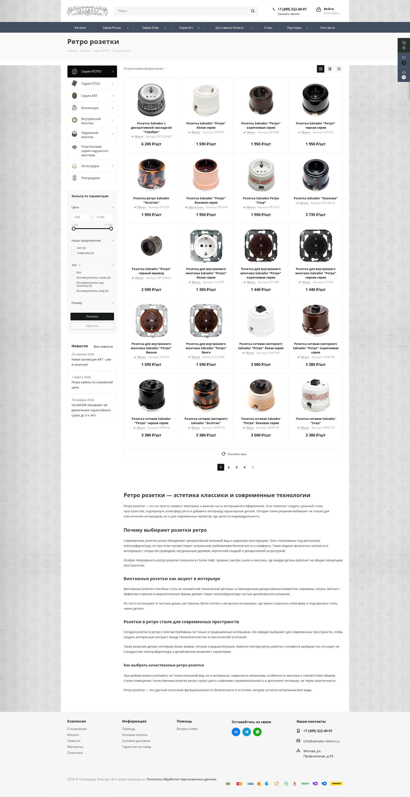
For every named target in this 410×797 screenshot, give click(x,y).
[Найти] (253, 11)
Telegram (246, 732)
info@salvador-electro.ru (321, 741)
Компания (76, 721)
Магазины (75, 746)
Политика (75, 752)
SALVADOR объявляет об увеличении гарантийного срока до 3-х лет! (91, 410)
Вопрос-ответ (187, 729)
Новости (74, 741)
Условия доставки (136, 741)
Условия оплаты (135, 735)
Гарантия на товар (136, 746)
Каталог (73, 735)
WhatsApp (257, 732)
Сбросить (92, 326)
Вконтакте (236, 732)
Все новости (103, 346)
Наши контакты (311, 721)
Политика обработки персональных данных (181, 779)
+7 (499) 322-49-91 (292, 9)
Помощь (128, 729)
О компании (77, 729)
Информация (134, 721)
